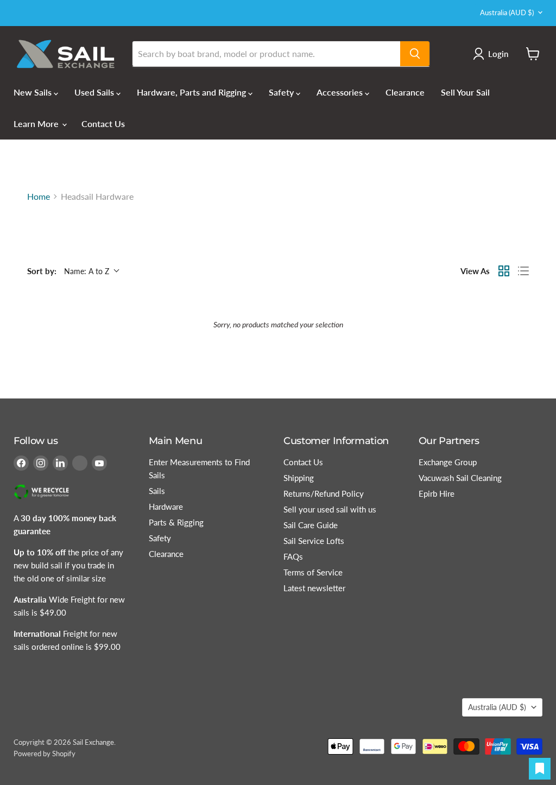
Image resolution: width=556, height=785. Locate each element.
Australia (507, 12)
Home (38, 196)
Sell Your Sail (465, 92)
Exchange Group (448, 462)
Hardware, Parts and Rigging (192, 92)
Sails (157, 491)
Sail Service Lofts (313, 541)
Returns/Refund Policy (323, 493)
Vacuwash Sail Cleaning (460, 478)
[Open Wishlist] (540, 769)
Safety (282, 92)
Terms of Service (313, 572)
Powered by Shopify (44, 753)
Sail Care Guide (310, 525)
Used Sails (95, 92)
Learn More (37, 123)
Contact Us (103, 123)
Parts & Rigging (176, 522)
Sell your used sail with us (329, 509)
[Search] (414, 53)
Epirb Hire (436, 493)
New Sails (34, 92)
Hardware (166, 506)
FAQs (293, 556)
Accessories (341, 92)
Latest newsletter (314, 588)
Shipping (298, 478)
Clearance (405, 92)
